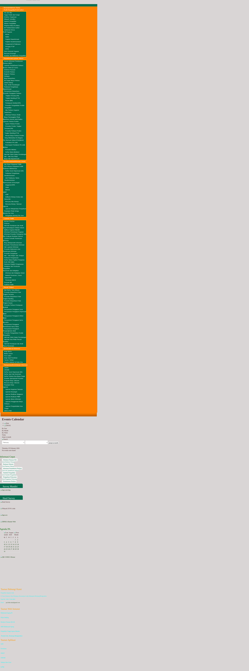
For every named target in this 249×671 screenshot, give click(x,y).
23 (18, 547)
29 (16, 549)
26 (9, 549)
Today (4, 435)
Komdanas (3, 648)
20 (11, 547)
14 (13, 544)
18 (7, 547)
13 (11, 544)
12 (9, 544)
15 (16, 544)
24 (4, 549)
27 (11, 549)
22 (16, 547)
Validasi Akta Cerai (6, 662)
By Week (5, 433)
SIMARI (3, 658)
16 (18, 544)
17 (4, 547)
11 (6, 544)
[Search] (5, 439)
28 (13, 549)
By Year (4, 428)
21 (13, 547)
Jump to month (6, 437)
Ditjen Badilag (5, 617)
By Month (5, 430)
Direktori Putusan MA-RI (8, 622)
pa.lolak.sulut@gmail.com (13, 602)
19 (9, 547)
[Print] (6, 423)
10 (4, 544)
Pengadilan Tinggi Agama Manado (10, 631)
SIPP (2, 644)
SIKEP (3, 653)
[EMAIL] (7, 425)
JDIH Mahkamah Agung (7, 626)
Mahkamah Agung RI (6, 613)
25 (7, 549)
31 (4, 551)
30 (18, 549)
